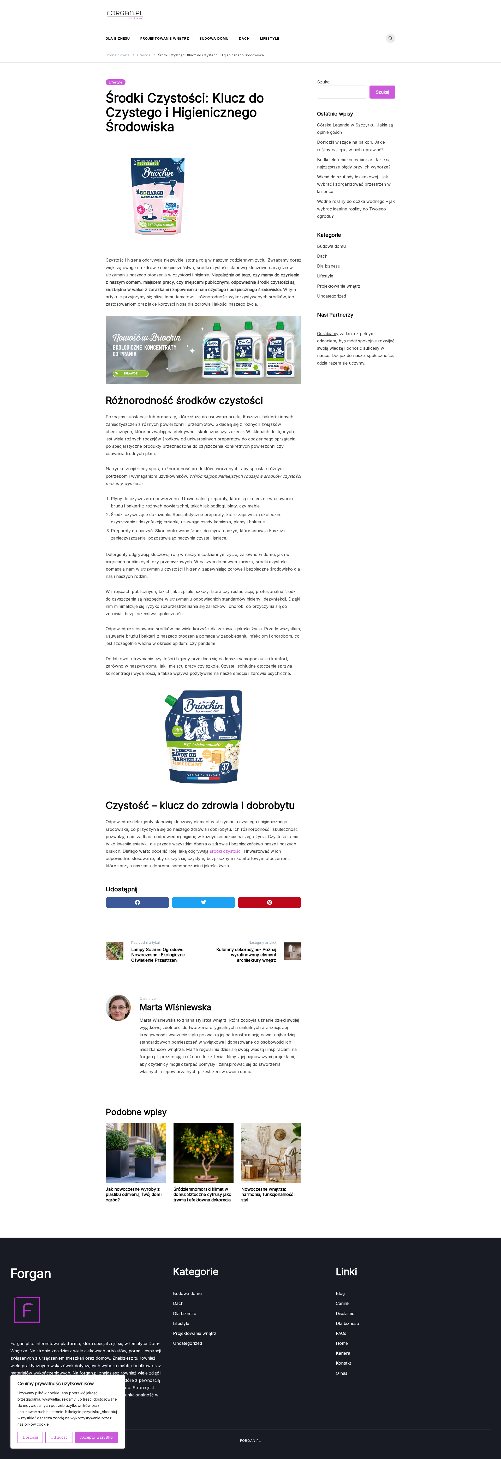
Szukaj (323, 81)
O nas (341, 1373)
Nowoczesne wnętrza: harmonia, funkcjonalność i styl (268, 1194)
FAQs (341, 1333)
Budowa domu (214, 38)
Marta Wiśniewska (175, 1007)
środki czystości (225, 851)
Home (342, 1343)
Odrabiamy (327, 333)
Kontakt (343, 1363)
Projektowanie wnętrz (164, 38)
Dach (244, 38)
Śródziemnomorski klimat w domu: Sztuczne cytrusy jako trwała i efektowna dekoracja (202, 1194)
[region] (67, 1412)
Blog (340, 1293)
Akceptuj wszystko (96, 1437)
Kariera (343, 1353)
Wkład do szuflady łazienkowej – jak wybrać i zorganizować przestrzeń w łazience (354, 184)
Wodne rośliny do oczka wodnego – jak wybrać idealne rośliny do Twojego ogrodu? (356, 209)
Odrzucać (59, 1437)
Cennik (342, 1303)
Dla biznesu (118, 38)
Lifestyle (269, 38)
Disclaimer (346, 1313)
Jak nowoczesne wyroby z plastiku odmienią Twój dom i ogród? (134, 1194)
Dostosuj (30, 1437)
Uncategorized (331, 296)
